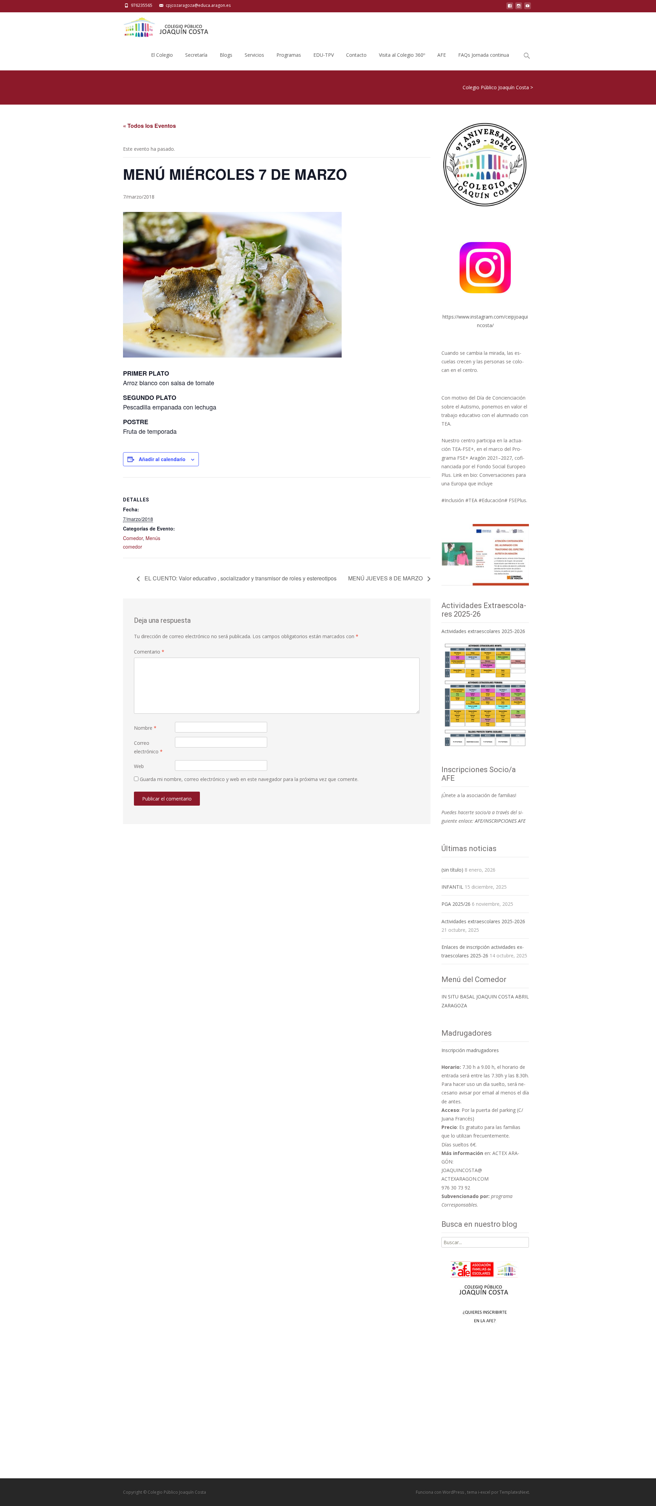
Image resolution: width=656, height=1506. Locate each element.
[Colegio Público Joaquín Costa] (165, 26)
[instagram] (518, 7)
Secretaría (196, 55)
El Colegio (162, 55)
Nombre (145, 728)
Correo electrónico (148, 747)
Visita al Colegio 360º (402, 55)
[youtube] (527, 7)
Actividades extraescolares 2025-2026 (483, 631)
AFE (441, 55)
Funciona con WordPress (440, 1492)
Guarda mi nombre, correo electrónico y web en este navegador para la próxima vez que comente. (249, 779)
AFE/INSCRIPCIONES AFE (500, 821)
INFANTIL (452, 887)
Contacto (356, 55)
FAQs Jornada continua (483, 55)
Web (139, 766)
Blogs (226, 55)
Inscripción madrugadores (470, 1050)
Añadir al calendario (162, 459)
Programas (288, 55)
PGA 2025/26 (455, 904)
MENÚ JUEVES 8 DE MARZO (386, 578)
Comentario (149, 651)
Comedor (133, 538)
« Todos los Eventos (149, 126)
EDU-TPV (323, 55)
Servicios (254, 55)
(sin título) (452, 869)
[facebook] (509, 7)
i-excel (484, 1492)
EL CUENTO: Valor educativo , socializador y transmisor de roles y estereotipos (240, 578)
